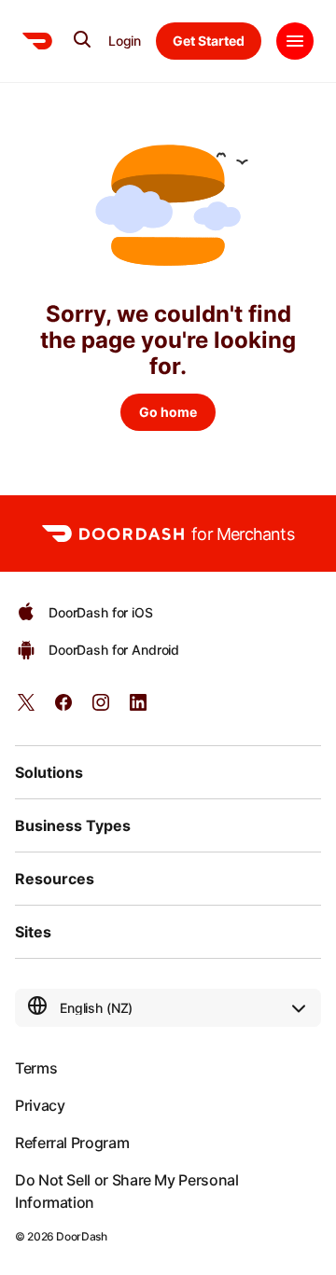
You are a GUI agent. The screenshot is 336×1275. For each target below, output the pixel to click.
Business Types (73, 825)
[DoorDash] (37, 41)
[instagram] (101, 708)
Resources (54, 878)
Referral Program (72, 1142)
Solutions (49, 772)
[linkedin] (138, 708)
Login (124, 41)
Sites (33, 931)
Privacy (39, 1105)
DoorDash (81, 1236)
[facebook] (63, 708)
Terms (36, 1068)
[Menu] (295, 41)
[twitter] (26, 708)
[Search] (82, 39)
